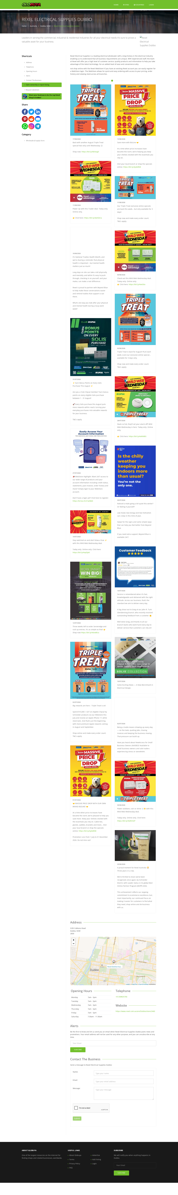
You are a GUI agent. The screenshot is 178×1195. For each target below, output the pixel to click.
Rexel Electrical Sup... (114, 967)
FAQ (71, 1168)
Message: (76, 1088)
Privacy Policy (74, 1163)
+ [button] (73, 939)
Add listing (96, 1159)
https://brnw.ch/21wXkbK (83, 501)
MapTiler (134, 984)
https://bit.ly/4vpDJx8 (81, 552)
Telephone (30, 67)
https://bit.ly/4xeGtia (137, 284)
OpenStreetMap (143, 984)
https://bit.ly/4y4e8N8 (132, 167)
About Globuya (75, 1155)
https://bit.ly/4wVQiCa (93, 218)
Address (29, 62)
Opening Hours (31, 71)
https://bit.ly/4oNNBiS (137, 436)
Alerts (28, 76)
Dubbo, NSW (45, 26)
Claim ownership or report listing (37, 85)
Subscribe (78, 1050)
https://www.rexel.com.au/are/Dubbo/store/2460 (135, 1011)
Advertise (96, 1155)
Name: (75, 1072)
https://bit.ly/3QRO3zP (126, 821)
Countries (139, 5)
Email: (75, 1080)
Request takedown (32, 90)
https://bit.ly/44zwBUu (90, 632)
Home (116, 5)
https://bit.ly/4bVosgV (90, 152)
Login (151, 5)
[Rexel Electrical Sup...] (113, 961)
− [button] (73, 943)
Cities (126, 5)
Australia (33, 26)
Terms (71, 1159)
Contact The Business (33, 80)
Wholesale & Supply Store (35, 140)
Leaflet (128, 984)
